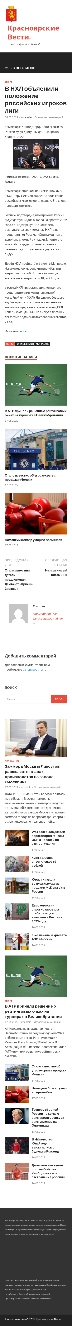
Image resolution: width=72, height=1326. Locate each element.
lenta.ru (24, 331)
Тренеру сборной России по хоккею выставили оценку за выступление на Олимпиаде (48, 1117)
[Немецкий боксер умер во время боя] (36, 535)
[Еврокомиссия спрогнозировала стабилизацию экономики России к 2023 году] (17, 918)
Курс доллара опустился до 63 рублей (44, 861)
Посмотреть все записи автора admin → (48, 618)
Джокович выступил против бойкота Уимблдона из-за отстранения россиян (48, 1171)
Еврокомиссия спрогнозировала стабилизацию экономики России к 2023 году (47, 913)
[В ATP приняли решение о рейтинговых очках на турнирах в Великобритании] (36, 406)
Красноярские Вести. (33, 32)
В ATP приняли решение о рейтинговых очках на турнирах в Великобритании (35, 413)
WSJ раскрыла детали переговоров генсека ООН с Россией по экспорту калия (48, 837)
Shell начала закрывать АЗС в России (49, 937)
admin (28, 117)
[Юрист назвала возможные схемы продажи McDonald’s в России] (17, 892)
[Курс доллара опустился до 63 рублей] (17, 871)
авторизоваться (34, 669)
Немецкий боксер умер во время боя (33, 540)
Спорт (8, 82)
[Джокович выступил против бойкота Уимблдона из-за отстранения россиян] (17, 1178)
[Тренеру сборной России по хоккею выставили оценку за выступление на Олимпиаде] (17, 1123)
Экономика (12, 761)
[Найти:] (36, 699)
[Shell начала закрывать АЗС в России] (17, 948)
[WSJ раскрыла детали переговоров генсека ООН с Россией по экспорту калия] (17, 845)
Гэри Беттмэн (25, 343)
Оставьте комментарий (49, 117)
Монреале (42, 343)
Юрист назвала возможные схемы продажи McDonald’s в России (48, 885)
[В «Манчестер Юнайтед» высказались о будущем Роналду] (17, 1153)
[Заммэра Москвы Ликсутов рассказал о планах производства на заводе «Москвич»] (36, 757)
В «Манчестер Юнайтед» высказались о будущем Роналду (46, 1145)
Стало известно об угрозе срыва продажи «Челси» (30, 477)
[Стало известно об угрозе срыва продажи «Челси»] (36, 471)
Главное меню (23, 68)
